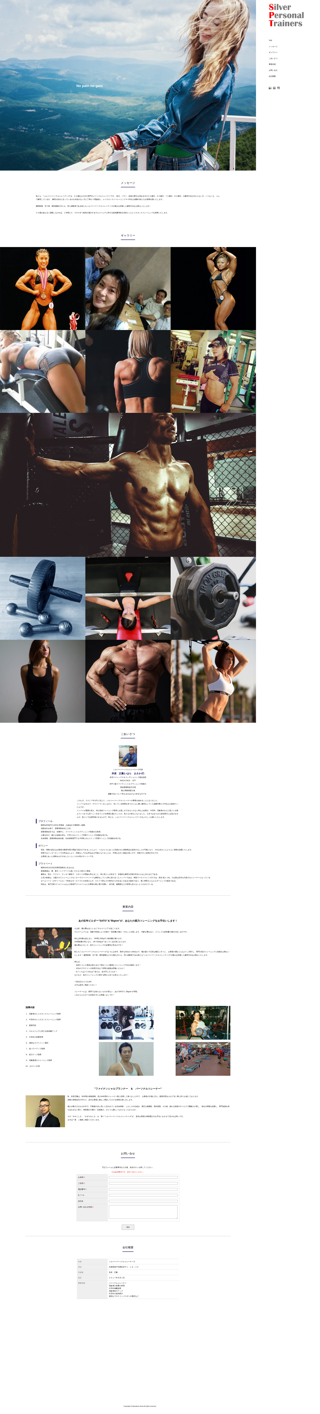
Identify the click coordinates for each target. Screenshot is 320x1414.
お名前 (80, 1177)
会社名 (80, 1201)
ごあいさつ (273, 58)
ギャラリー (273, 52)
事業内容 (272, 64)
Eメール (82, 1195)
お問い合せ (273, 70)
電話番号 (81, 1189)
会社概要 (272, 76)
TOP (270, 40)
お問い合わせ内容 (85, 1207)
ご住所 (80, 1183)
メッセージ (273, 46)
